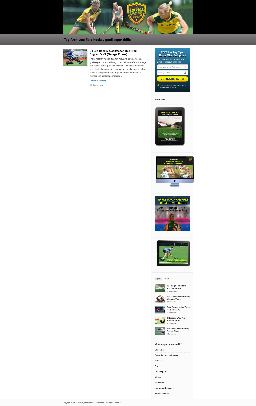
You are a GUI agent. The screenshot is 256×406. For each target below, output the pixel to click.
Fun (156, 366)
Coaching (159, 349)
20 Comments (172, 291)
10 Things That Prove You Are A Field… (176, 287)
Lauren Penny (98, 85)
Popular (158, 279)
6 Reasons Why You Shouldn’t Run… (176, 319)
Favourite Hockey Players (166, 355)
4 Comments (171, 334)
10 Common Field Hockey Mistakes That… (178, 297)
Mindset (158, 377)
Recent (166, 279)
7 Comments (171, 302)
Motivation (160, 382)
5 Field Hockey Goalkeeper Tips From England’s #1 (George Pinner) (113, 52)
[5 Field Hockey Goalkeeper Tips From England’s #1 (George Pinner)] (75, 57)
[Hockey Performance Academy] (128, 33)
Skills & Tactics (162, 393)
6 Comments (171, 313)
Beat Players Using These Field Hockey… (178, 308)
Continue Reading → (99, 80)
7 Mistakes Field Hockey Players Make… (178, 329)
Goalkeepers (160, 371)
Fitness (158, 360)
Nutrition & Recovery (164, 388)
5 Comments (171, 323)
